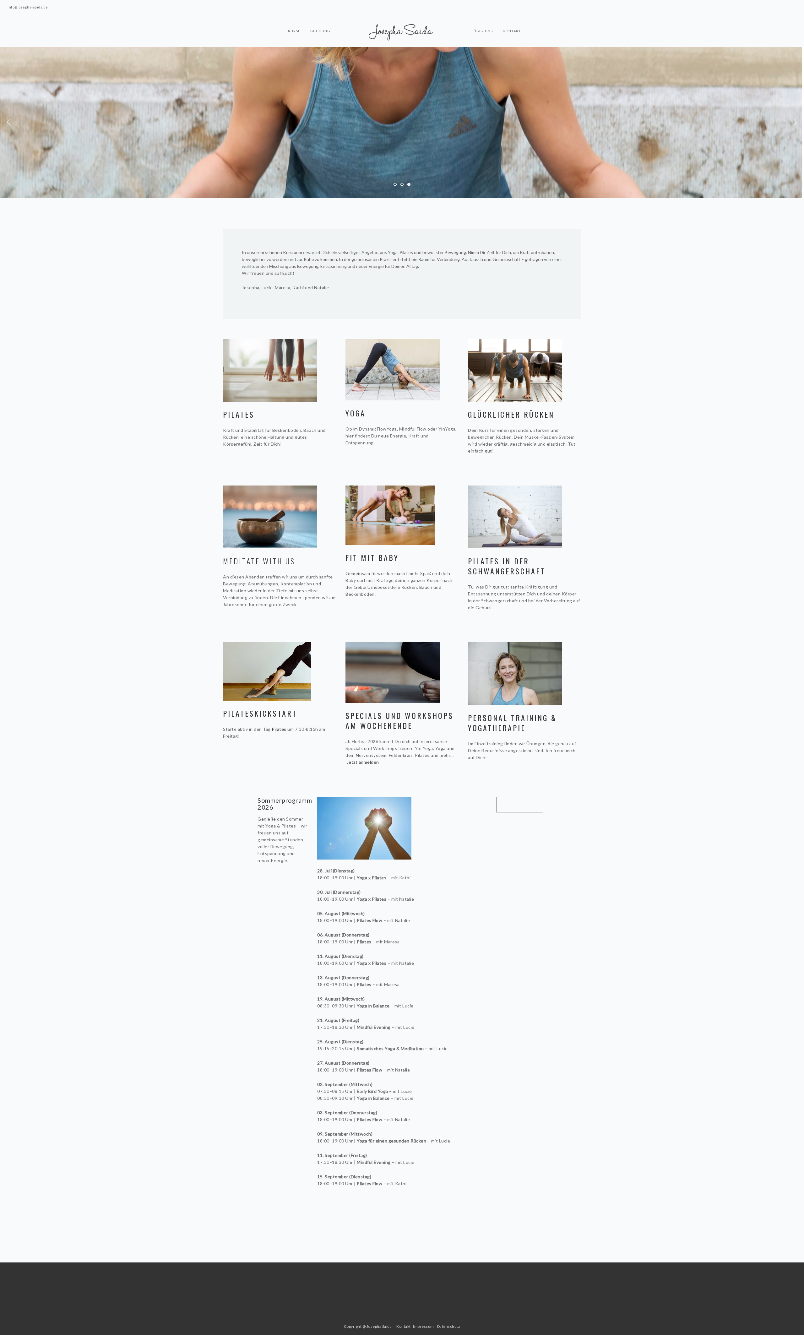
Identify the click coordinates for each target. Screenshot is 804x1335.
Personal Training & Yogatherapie (512, 722)
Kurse (294, 31)
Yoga (355, 413)
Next (795, 122)
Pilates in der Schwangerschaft (506, 566)
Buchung (320, 31)
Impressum (423, 1326)
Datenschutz (448, 1326)
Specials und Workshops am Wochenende (399, 720)
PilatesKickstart (260, 713)
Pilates (238, 414)
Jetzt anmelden (363, 762)
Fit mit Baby (372, 557)
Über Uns (483, 31)
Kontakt (512, 31)
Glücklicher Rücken (512, 414)
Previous (9, 122)
